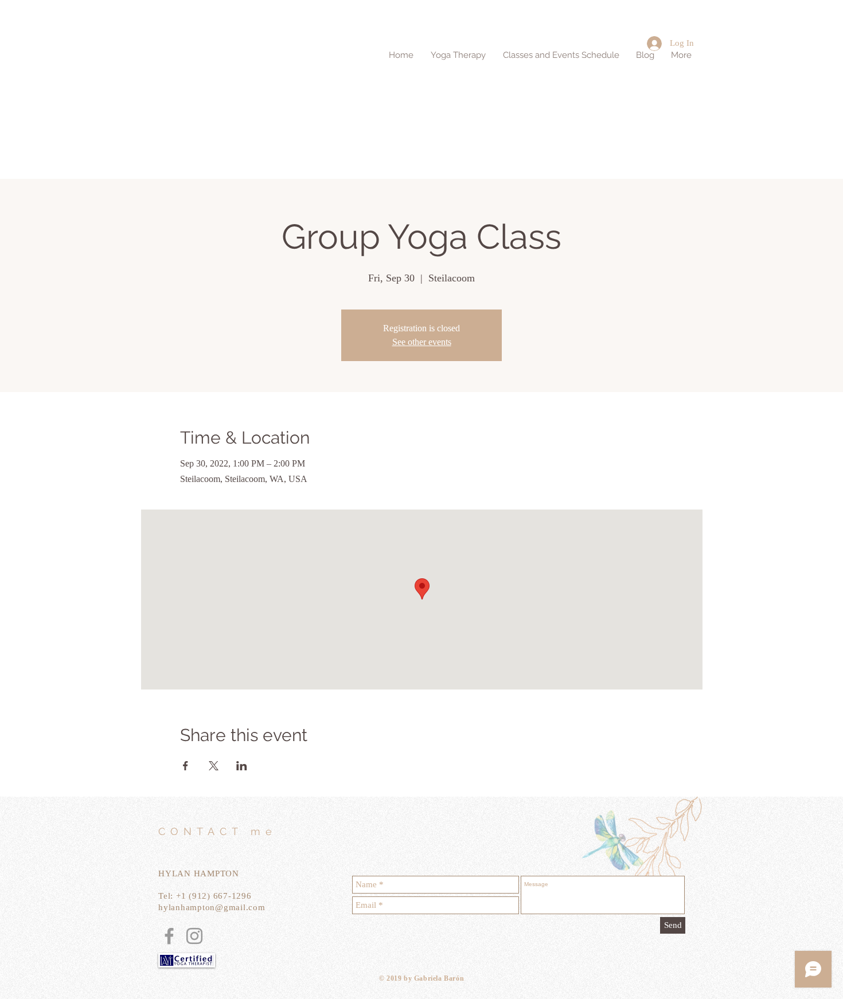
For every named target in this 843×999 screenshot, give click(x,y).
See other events (421, 342)
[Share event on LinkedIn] (241, 765)
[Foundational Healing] (169, 936)
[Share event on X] (213, 765)
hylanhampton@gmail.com (212, 907)
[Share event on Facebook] (185, 765)
